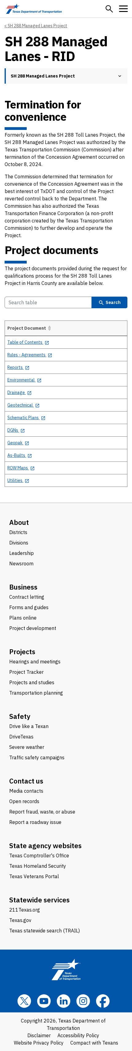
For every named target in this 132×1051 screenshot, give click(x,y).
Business (23, 586)
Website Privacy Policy (39, 1043)
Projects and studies (31, 682)
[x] (24, 1001)
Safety (19, 716)
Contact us (26, 780)
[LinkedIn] (63, 1001)
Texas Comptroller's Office (39, 855)
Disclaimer (39, 1035)
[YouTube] (44, 1001)
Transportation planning (36, 693)
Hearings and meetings (34, 661)
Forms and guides (29, 607)
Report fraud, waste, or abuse (42, 812)
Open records (24, 801)
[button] (109, 9)
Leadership (21, 553)
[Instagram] (83, 1001)
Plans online (23, 618)
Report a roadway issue (35, 822)
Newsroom (21, 563)
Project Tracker (26, 672)
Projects (22, 651)
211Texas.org (24, 910)
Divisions (18, 543)
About (19, 522)
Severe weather (26, 747)
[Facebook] (103, 1001)
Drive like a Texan (29, 726)
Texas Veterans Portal (34, 876)
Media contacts (26, 791)
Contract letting (26, 597)
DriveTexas (21, 737)
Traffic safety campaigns (36, 757)
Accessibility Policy (78, 1035)
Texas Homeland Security (37, 866)
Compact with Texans (94, 1043)
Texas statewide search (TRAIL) (44, 931)
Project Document (26, 328)
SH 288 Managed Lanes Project (37, 25)
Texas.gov (20, 920)
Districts (18, 532)
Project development (32, 628)
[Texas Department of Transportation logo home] (34, 8)
